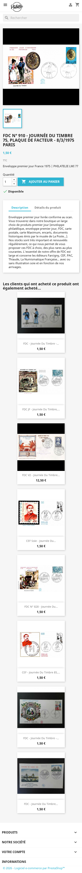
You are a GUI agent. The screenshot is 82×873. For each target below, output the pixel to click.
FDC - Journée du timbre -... (41, 343)
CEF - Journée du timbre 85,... (41, 672)
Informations (14, 862)
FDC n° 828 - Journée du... (41, 606)
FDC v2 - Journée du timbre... (41, 475)
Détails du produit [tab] (48, 207)
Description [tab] (19, 207)
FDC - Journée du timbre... (41, 804)
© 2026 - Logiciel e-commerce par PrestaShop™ (34, 868)
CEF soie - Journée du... (41, 541)
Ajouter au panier (41, 181)
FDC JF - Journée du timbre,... (41, 409)
